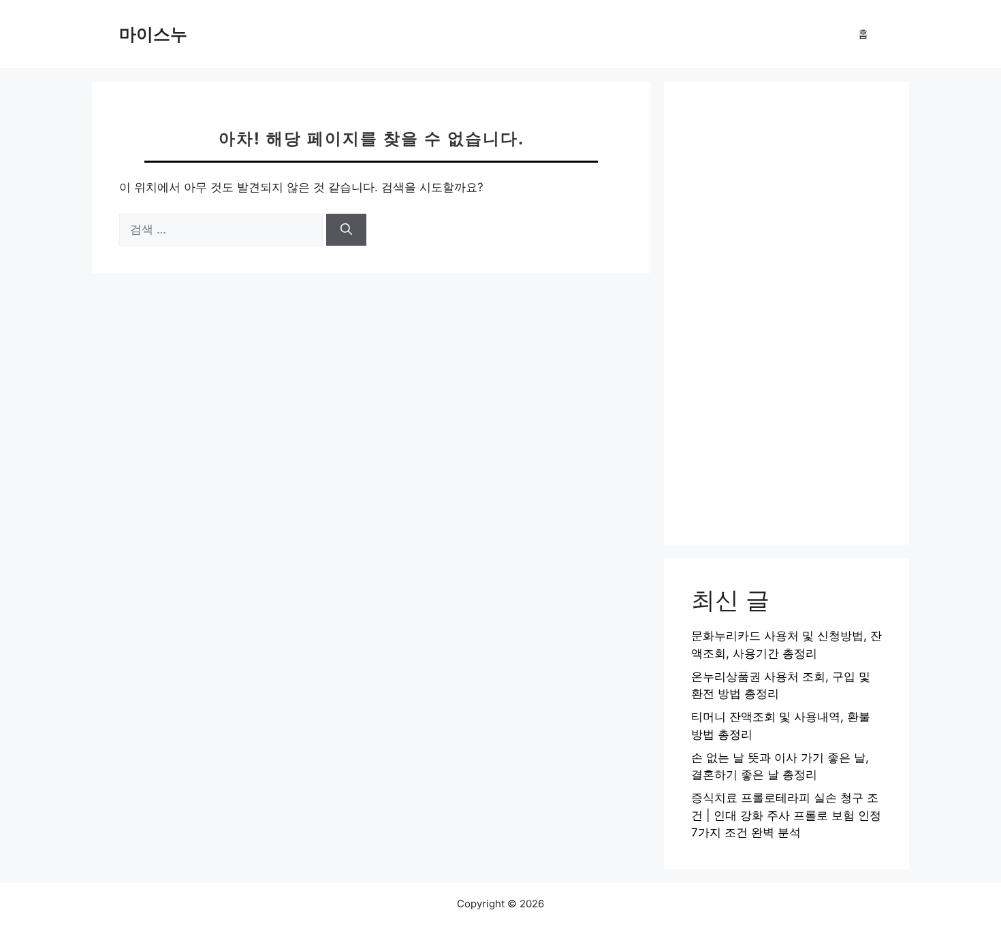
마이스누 (153, 34)
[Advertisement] (786, 313)
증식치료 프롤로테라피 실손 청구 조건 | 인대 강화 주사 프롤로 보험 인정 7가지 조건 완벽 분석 (786, 815)
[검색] (346, 230)
